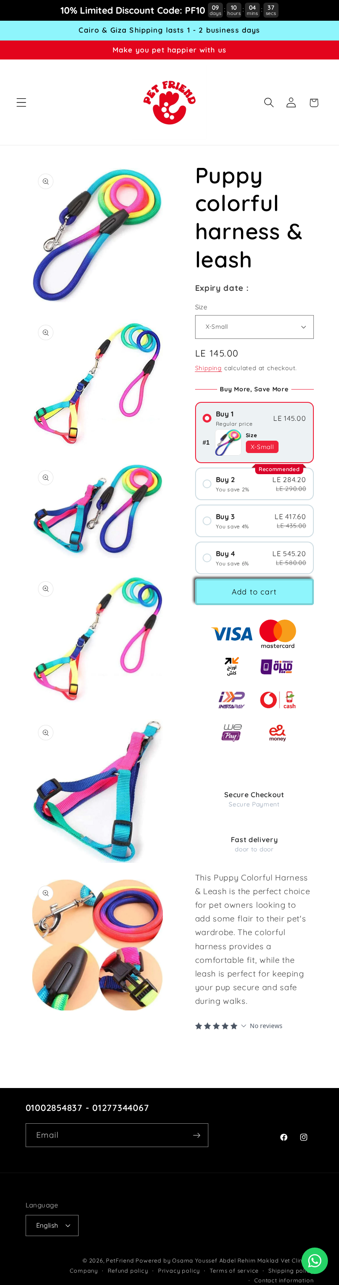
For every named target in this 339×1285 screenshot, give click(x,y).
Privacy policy (179, 1270)
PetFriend (121, 1260)
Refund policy (128, 1270)
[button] (21, 103)
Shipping (208, 367)
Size (201, 307)
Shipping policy (290, 1270)
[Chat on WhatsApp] (314, 1261)
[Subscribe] (196, 1135)
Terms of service (234, 1270)
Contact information (283, 1280)
